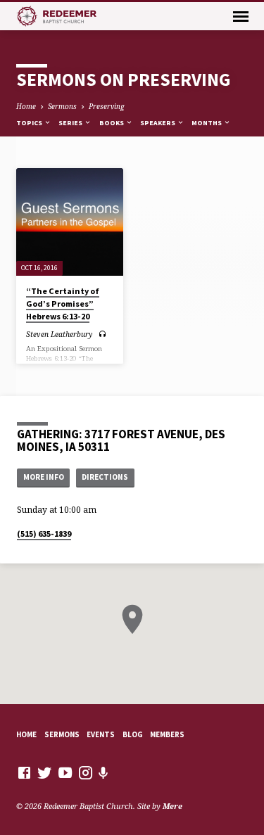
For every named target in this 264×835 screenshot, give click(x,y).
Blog (132, 734)
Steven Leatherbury (59, 334)
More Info (43, 477)
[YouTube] (65, 772)
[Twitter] (45, 772)
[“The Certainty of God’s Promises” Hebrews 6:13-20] (70, 222)
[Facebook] (24, 772)
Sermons (62, 106)
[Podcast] (103, 773)
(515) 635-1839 (44, 533)
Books (112, 122)
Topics (30, 122)
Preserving (107, 106)
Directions (105, 477)
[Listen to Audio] (102, 334)
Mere (172, 806)
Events (101, 734)
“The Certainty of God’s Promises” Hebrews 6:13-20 (62, 303)
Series (71, 122)
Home (26, 106)
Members (167, 734)
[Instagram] (85, 772)
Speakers (158, 122)
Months (207, 122)
